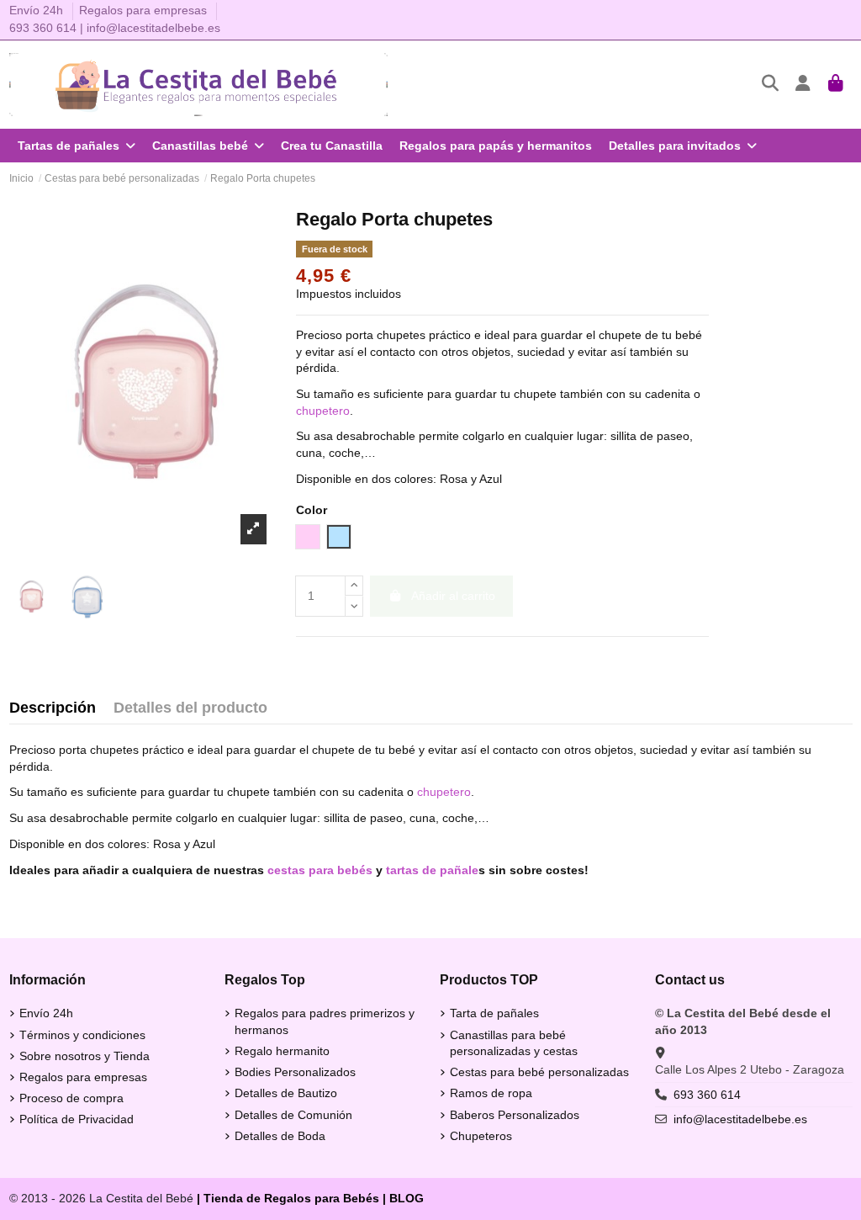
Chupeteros (481, 1136)
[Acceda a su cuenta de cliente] (803, 84)
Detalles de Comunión (293, 1115)
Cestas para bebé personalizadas (539, 1072)
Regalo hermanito (282, 1051)
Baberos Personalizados (514, 1115)
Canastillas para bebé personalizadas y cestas (514, 1043)
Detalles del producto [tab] (190, 708)
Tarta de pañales (494, 1013)
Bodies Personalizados (295, 1072)
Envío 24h (37, 10)
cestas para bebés (319, 870)
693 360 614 (43, 27)
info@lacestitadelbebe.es (153, 27)
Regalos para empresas (143, 10)
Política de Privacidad (76, 1119)
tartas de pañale (432, 870)
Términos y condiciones (82, 1035)
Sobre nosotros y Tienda (84, 1056)
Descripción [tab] (52, 708)
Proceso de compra (71, 1098)
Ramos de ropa (491, 1093)
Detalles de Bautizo (286, 1093)
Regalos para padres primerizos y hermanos (325, 1021)
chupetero (323, 410)
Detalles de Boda (280, 1136)
